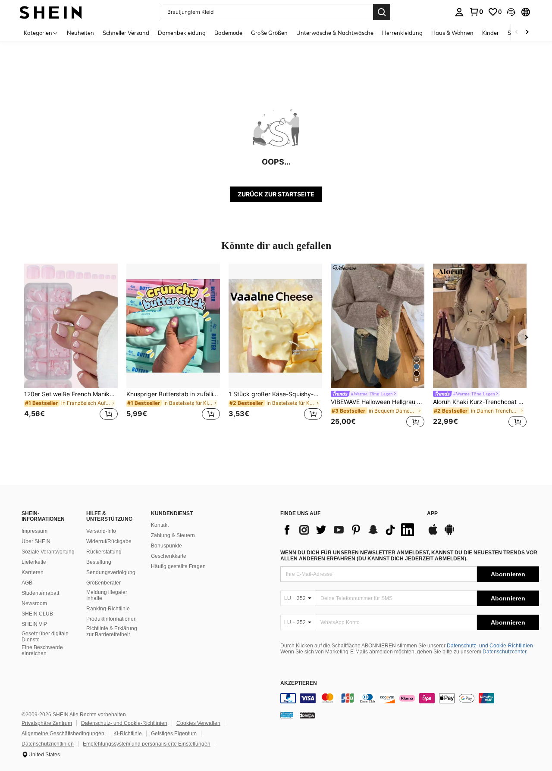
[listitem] (71, 347)
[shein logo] (50, 12)
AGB (27, 583)
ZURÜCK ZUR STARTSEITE (276, 194)
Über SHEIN (36, 541)
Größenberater (103, 583)
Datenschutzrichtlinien (48, 744)
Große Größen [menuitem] (269, 32)
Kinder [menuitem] (490, 32)
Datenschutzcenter (504, 652)
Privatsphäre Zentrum (47, 723)
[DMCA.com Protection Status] (307, 715)
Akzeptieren (298, 683)
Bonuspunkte (166, 546)
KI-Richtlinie (127, 734)
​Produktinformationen (111, 619)
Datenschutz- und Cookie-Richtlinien (490, 646)
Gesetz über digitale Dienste (45, 637)
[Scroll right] (527, 32)
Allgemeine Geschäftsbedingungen (63, 734)
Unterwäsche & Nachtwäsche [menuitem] (334, 32)
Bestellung (98, 562)
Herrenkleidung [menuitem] (402, 32)
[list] (349, 529)
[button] (511, 12)
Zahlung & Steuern (173, 535)
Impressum (34, 531)
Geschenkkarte (168, 556)
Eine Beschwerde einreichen (42, 650)
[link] (476, 11)
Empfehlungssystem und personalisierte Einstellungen (146, 744)
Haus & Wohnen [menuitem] (452, 32)
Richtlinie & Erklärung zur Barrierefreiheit (111, 631)
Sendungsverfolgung (110, 572)
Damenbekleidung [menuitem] (182, 32)
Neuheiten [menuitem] (80, 32)
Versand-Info (101, 531)
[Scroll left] (517, 32)
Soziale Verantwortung (48, 552)
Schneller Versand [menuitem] (126, 32)
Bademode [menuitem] (228, 32)
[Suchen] (381, 12)
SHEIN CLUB (37, 614)
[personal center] (459, 12)
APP (432, 513)
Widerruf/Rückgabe (109, 541)
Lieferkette (34, 562)
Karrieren (33, 572)
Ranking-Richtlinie (108, 609)
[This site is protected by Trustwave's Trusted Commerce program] (286, 715)
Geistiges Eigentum (174, 734)
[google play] (449, 534)
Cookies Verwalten (198, 723)
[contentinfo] (409, 698)
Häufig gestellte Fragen (178, 566)
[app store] (433, 534)
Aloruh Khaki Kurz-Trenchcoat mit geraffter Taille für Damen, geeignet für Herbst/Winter (480, 401)
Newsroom (34, 603)
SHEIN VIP (34, 624)
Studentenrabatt (40, 593)
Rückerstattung (104, 552)
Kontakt (160, 525)
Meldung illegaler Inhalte (106, 595)
